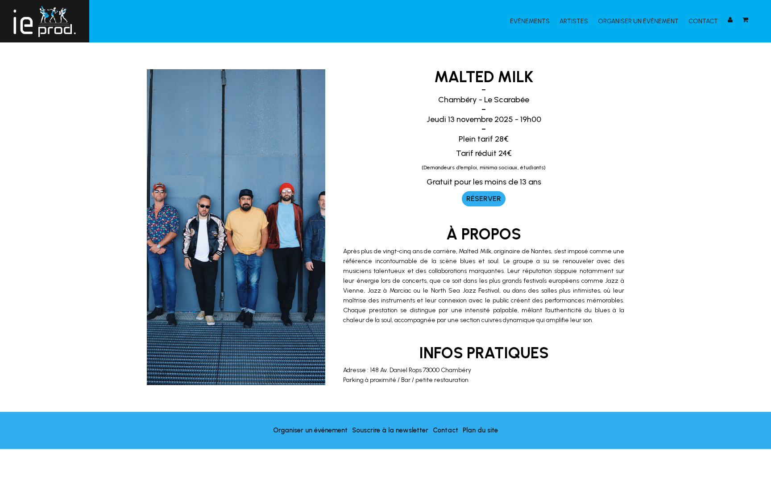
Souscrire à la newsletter (390, 430)
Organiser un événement (638, 21)
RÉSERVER (483, 198)
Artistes (574, 21)
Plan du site (480, 430)
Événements (530, 21)
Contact (703, 21)
